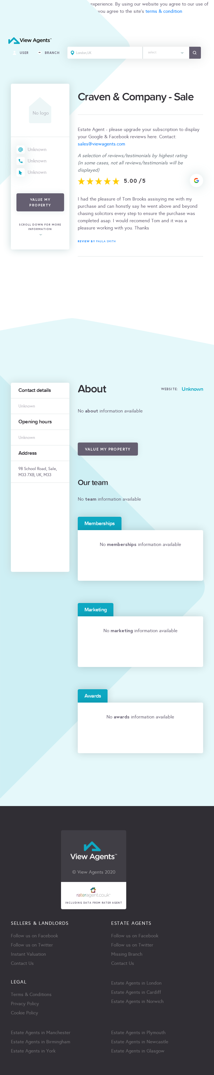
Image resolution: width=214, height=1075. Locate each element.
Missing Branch (126, 954)
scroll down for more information (40, 227)
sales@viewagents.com (101, 144)
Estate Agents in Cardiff (136, 992)
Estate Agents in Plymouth (138, 1033)
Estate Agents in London (136, 983)
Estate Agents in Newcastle (139, 1042)
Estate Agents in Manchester (40, 1033)
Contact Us (22, 963)
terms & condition (163, 11)
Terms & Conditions (31, 994)
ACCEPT (10, 23)
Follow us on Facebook (34, 936)
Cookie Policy (24, 1013)
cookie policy (78, 11)
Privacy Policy (25, 1004)
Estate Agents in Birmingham (40, 1042)
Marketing (95, 610)
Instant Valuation (28, 954)
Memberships (99, 523)
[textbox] (166, 51)
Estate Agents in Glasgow (137, 1051)
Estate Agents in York (33, 1051)
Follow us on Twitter (32, 945)
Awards (92, 696)
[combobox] (166, 53)
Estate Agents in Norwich (137, 1001)
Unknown (37, 149)
